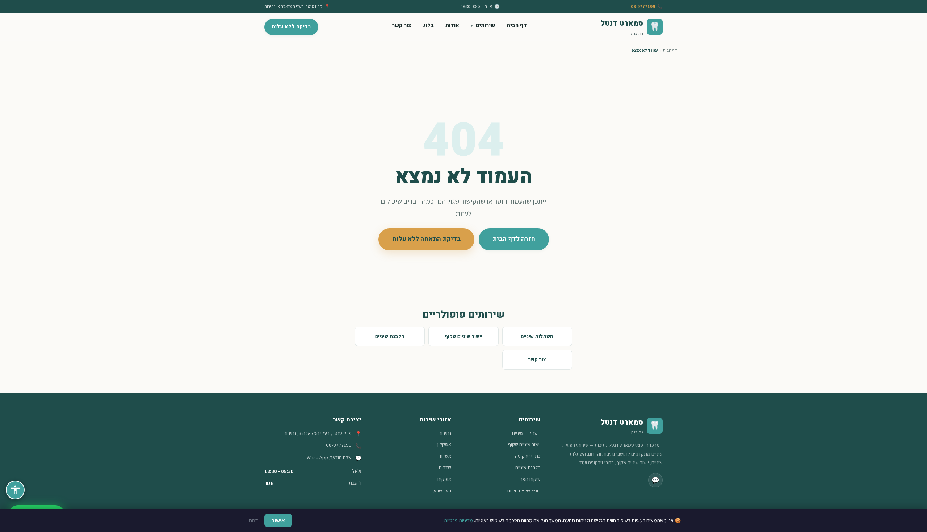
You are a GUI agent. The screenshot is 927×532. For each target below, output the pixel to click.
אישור (278, 520)
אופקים (444, 479)
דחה (253, 520)
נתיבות (444, 433)
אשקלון (444, 444)
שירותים (485, 25)
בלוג (428, 25)
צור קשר (401, 25)
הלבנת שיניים (389, 336)
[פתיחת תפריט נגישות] (15, 490)
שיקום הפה (530, 479)
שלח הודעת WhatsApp (329, 457)
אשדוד (445, 456)
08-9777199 (643, 6)
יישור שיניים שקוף (463, 336)
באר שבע (442, 490)
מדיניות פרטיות (458, 520)
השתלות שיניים (537, 336)
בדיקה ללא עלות (291, 26)
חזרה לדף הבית (513, 239)
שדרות (445, 467)
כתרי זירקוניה (528, 456)
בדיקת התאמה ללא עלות (426, 239)
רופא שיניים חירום (524, 490)
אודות (452, 25)
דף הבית (517, 25)
